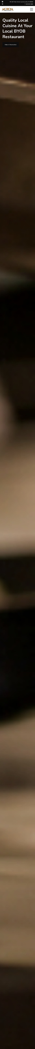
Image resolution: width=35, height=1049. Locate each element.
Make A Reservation (10, 45)
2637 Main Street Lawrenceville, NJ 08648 (22, 2)
